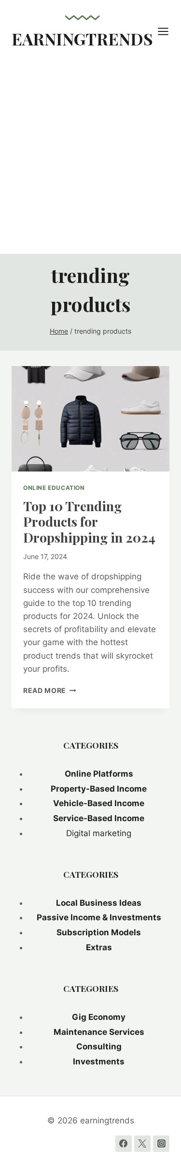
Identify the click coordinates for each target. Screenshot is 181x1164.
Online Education (54, 487)
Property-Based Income (99, 789)
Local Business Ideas (98, 903)
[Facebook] (123, 1143)
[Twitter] (142, 1143)
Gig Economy (98, 1017)
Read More (49, 690)
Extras (99, 947)
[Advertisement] (90, 158)
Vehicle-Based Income (98, 803)
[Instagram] (161, 1143)
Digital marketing (98, 833)
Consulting (99, 1046)
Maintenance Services (99, 1032)
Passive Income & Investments (99, 917)
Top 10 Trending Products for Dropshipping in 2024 (89, 521)
